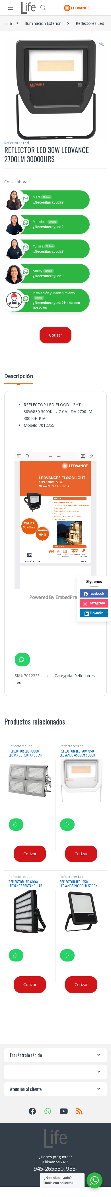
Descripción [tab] (18, 376)
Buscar (43, 8)
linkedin (96, 613)
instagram (97, 603)
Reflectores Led (90, 23)
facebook (96, 593)
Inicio (9, 23)
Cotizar (55, 335)
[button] (101, 44)
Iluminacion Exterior (43, 23)
